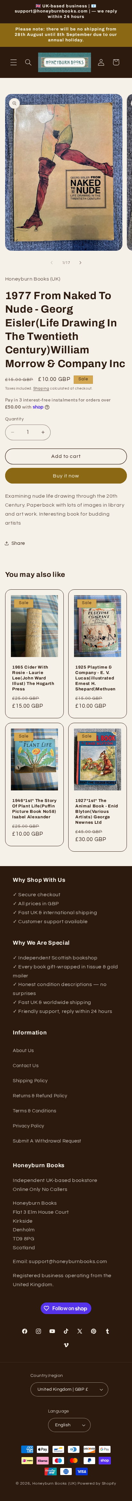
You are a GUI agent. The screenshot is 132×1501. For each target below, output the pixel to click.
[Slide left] (52, 263)
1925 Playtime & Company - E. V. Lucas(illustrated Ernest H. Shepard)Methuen (95, 678)
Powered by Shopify (97, 1483)
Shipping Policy (30, 1080)
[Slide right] (80, 263)
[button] (13, 62)
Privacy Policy (28, 1126)
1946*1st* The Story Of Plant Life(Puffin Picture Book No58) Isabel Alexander (34, 808)
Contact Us (25, 1065)
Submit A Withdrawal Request (47, 1141)
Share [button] (18, 543)
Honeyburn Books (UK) (54, 1483)
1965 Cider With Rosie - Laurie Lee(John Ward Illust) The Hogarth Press (33, 678)
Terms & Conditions (34, 1111)
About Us (23, 1050)
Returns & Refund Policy (40, 1095)
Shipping (41, 388)
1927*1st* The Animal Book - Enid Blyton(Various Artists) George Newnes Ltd (96, 811)
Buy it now (66, 475)
